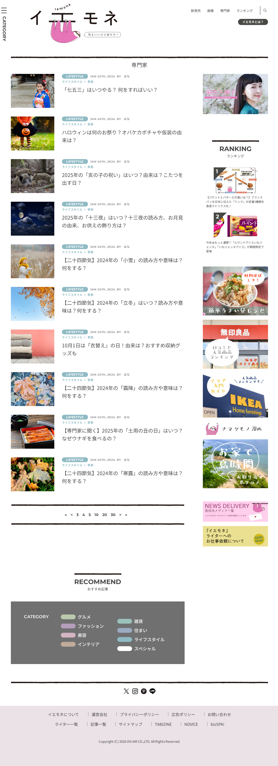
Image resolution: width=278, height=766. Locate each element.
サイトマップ (130, 724)
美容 (82, 635)
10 (96, 515)
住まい (140, 630)
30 (113, 515)
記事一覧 (98, 724)
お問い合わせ (219, 714)
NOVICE (191, 724)
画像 (210, 10)
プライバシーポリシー (139, 714)
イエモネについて (63, 714)
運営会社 (99, 714)
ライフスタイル (149, 639)
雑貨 (138, 621)
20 (104, 515)
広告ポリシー (183, 714)
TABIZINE (163, 724)
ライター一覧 (66, 724)
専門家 (225, 10)
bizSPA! (217, 724)
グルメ (84, 616)
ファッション (91, 626)
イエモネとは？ (253, 22)
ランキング (245, 10)
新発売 (196, 10)
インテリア (88, 644)
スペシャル (145, 648)
